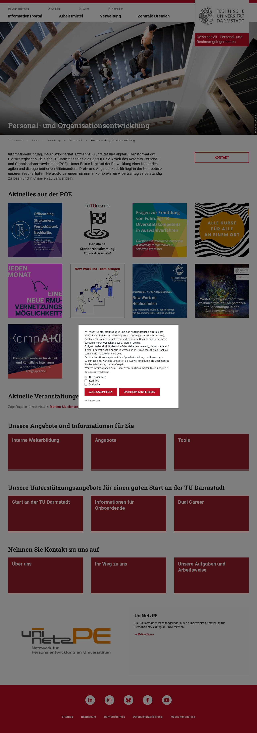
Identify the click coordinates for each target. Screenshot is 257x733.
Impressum (94, 400)
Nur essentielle (97, 377)
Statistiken (95, 384)
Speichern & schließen (139, 392)
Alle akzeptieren (100, 392)
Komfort (94, 380)
